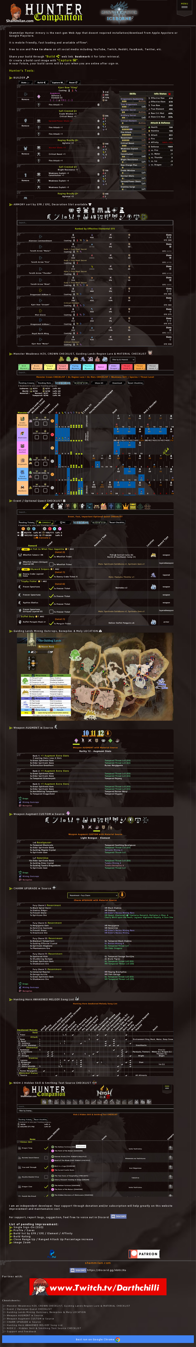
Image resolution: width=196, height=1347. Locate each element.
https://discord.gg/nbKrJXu (106, 1270)
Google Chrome (104, 1339)
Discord (103, 1217)
